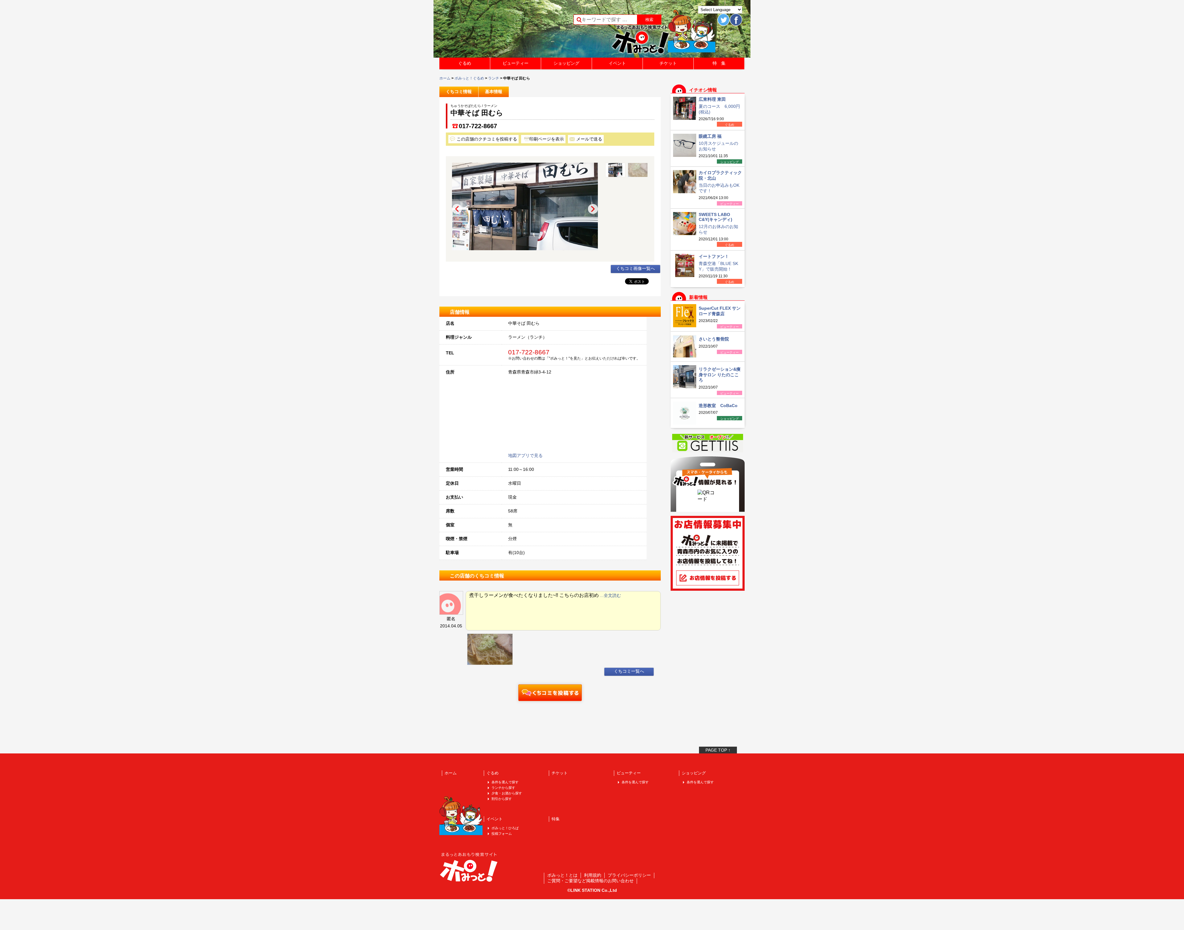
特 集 (719, 63)
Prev (457, 209)
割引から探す (501, 799)
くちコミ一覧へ (629, 671)
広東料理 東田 (712, 99)
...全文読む (610, 595)
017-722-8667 (478, 126)
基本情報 (493, 91)
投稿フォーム (501, 833)
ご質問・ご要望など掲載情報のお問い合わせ (590, 880)
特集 (556, 819)
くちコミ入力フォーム (550, 692)
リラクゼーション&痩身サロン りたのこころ (720, 374)
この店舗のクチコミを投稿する (487, 139)
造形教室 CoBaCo (718, 405)
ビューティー (515, 63)
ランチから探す (503, 787)
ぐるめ (464, 63)
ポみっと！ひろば (505, 828)
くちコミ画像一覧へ (635, 268)
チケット (668, 63)
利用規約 (592, 875)
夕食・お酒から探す (506, 793)
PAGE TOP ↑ (717, 750)
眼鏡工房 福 (710, 136)
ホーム (444, 78)
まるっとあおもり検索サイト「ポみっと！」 (485, 31)
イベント (617, 63)
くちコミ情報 (459, 91)
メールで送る (589, 139)
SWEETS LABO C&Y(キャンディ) (715, 217)
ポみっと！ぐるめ (469, 78)
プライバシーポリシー (629, 875)
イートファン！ (714, 256)
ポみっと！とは (562, 875)
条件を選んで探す (505, 782)
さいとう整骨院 (714, 339)
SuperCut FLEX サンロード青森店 (720, 311)
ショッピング (566, 63)
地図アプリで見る (525, 455)
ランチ (493, 78)
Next (593, 209)
